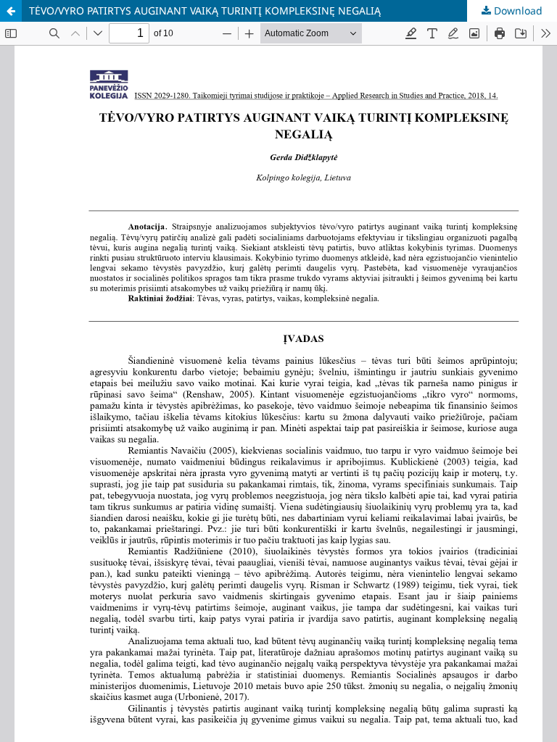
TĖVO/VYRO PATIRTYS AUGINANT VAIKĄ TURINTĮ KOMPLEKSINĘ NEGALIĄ (205, 10)
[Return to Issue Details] (11, 11)
